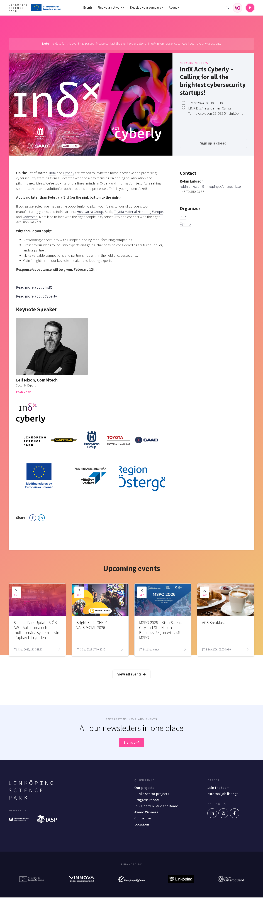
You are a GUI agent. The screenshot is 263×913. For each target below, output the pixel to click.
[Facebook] (234, 813)
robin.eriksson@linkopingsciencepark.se (210, 186)
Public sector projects (151, 793)
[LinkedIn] (212, 813)
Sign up (130, 742)
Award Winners (146, 812)
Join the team (218, 787)
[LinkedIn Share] (41, 517)
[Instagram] (223, 813)
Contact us (143, 818)
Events (87, 7)
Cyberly (185, 223)
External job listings (223, 793)
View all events (129, 674)
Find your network (110, 7)
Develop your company (145, 7)
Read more (23, 392)
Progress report (147, 799)
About (173, 7)
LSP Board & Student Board (156, 806)
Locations (142, 824)
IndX (183, 216)
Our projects (144, 787)
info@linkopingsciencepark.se (167, 43)
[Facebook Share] (32, 517)
